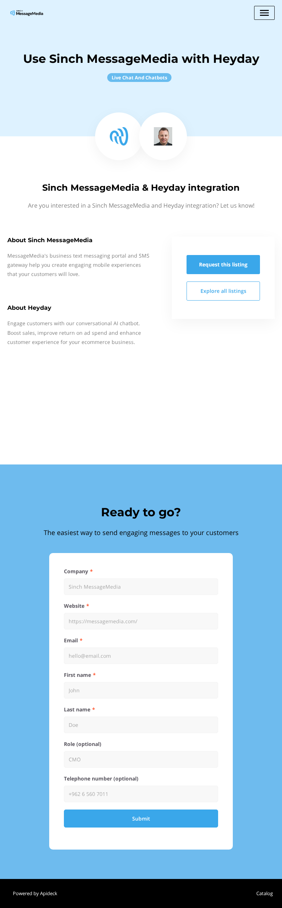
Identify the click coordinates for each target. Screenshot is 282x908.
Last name (77, 709)
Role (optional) (82, 743)
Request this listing (223, 264)
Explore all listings (223, 290)
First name (77, 674)
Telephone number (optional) (101, 778)
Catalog (264, 893)
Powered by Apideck (35, 893)
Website (74, 605)
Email (71, 640)
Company (76, 571)
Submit (141, 818)
